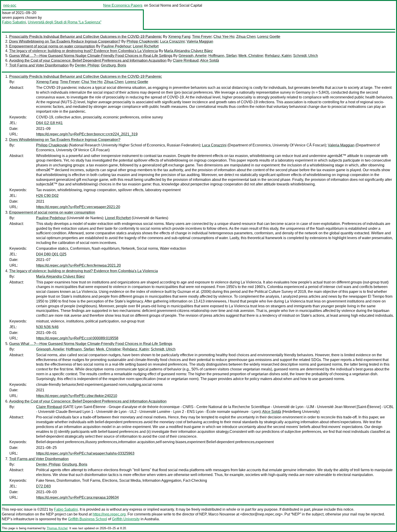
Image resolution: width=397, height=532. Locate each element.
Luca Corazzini (172, 41)
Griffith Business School (87, 519)
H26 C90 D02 (47, 196)
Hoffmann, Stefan (222, 56)
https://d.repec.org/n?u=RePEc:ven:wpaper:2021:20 (78, 207)
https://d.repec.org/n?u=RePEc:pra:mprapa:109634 (77, 497)
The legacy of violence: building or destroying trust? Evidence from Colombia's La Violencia (83, 51)
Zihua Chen (245, 37)
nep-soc (9, 5)
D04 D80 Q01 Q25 (51, 254)
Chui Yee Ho (223, 37)
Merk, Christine (250, 56)
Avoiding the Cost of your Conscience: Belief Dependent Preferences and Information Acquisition (88, 60)
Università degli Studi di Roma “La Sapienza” (64, 22)
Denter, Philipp (87, 65)
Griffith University (126, 519)
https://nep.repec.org (109, 514)
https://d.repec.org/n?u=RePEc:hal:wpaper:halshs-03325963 (85, 453)
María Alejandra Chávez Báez (188, 51)
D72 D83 (43, 486)
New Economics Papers (122, 5)
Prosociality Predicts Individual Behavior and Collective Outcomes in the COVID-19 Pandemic (85, 37)
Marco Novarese (221, 514)
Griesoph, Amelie (193, 56)
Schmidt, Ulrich (305, 56)
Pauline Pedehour (116, 46)
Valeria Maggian (200, 41)
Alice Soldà (209, 60)
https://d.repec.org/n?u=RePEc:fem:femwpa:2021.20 (78, 265)
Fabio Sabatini (14, 22)
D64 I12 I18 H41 (49, 123)
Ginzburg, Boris (113, 65)
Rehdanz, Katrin (278, 56)
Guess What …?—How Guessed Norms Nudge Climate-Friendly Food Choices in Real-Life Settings (90, 56)
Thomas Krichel (57, 528)
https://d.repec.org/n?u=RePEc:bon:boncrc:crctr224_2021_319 (87, 134)
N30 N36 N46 (47, 327)
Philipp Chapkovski (142, 41)
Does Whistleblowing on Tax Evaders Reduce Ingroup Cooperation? (64, 41)
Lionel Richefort (146, 46)
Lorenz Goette (268, 37)
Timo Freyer (202, 37)
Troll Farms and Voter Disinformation (39, 65)
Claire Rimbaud (185, 60)
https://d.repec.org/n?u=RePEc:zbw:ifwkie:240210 (76, 396)
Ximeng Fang (179, 37)
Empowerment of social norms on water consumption (52, 46)
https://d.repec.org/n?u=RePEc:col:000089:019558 (77, 338)
